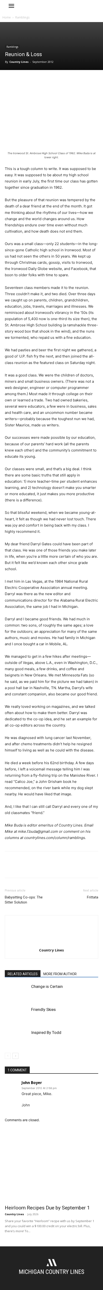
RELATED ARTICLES (23, 974)
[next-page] (15, 1056)
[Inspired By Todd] (17, 1038)
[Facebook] (9, 80)
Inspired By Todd (46, 1032)
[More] (54, 80)
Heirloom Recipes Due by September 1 (47, 1208)
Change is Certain (47, 986)
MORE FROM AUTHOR (60, 974)
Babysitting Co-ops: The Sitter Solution (24, 899)
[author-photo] (51, 943)
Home (6, 17)
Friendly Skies (43, 1009)
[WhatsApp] (42, 80)
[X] (20, 80)
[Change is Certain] (17, 992)
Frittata (92, 897)
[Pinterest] (31, 80)
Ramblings (22, 17)
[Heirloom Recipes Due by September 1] (51, 1168)
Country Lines (19, 62)
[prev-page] (8, 1056)
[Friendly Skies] (17, 1015)
